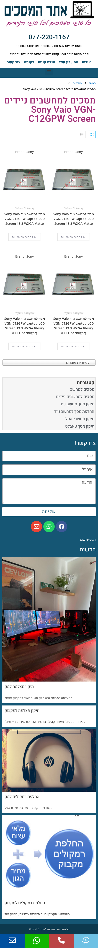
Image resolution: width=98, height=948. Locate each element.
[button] (49, 71)
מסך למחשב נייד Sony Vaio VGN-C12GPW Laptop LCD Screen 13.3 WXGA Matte (73, 219)
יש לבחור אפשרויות (73, 237)
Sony (79, 152)
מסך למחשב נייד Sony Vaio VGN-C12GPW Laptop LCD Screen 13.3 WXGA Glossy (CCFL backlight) (73, 325)
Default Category (73, 208)
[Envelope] (36, 526)
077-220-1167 (49, 37)
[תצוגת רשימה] (82, 134)
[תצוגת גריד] (92, 134)
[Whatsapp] (49, 526)
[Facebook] (61, 526)
